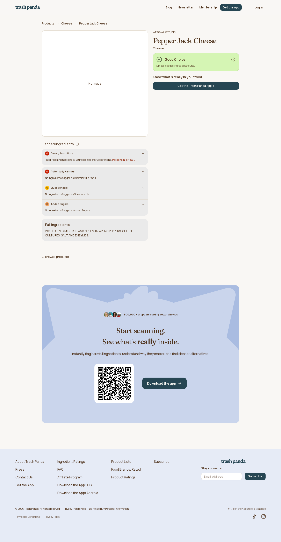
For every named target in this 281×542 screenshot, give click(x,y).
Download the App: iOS (74, 485)
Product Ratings (123, 477)
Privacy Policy (52, 517)
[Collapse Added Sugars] (143, 204)
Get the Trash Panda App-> (196, 86)
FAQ (60, 469)
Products (48, 23)
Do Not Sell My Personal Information (109, 509)
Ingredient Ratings (71, 461)
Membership (208, 7)
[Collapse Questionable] (143, 188)
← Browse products (55, 257)
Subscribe (162, 461)
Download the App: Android (77, 493)
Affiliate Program (69, 477)
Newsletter (186, 7)
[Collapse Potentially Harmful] (143, 171)
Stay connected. (212, 468)
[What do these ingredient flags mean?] (77, 144)
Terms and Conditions (27, 517)
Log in (259, 7)
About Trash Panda (29, 461)
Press (19, 469)
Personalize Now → (124, 160)
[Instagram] (263, 516)
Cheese (66, 23)
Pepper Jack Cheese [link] (93, 23)
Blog (169, 7)
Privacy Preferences (75, 509)
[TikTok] (254, 516)
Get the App (231, 7)
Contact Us (24, 477)
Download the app (161, 383)
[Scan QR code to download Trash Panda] (114, 383)
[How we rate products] (233, 59)
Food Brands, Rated (126, 469)
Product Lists (121, 461)
